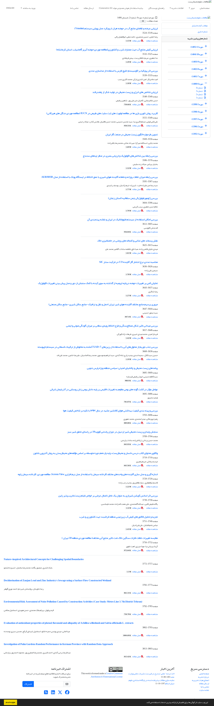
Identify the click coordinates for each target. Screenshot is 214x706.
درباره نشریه (203, 677)
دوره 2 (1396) (197, 126)
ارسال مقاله (89, 8)
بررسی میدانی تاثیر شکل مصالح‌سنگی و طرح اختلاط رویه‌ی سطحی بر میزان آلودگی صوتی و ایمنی (112, 325)
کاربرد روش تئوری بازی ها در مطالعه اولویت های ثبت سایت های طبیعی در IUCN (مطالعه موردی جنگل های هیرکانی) (102, 113)
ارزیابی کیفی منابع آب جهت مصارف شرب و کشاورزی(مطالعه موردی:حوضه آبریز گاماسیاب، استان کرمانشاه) (107, 49)
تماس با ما (74, 8)
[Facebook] (67, 693)
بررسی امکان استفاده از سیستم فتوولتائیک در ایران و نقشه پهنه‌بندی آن (122, 219)
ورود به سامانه (29, 8)
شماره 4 (199, 88)
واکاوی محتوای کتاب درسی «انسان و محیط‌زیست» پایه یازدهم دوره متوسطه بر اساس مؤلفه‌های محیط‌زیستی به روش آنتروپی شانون (95, 453)
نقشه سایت (204, 690)
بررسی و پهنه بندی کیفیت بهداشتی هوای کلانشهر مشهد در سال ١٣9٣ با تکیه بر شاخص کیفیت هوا (110, 410)
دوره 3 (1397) (197, 119)
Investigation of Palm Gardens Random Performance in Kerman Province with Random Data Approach (58, 644)
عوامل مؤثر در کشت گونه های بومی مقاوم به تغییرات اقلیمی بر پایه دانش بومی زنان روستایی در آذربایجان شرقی (104, 389)
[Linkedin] (53, 693)
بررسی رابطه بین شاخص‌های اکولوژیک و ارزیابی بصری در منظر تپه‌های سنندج (120, 155)
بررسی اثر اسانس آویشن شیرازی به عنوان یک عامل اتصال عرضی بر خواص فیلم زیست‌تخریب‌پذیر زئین (108, 495)
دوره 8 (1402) (197, 69)
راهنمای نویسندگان (156, 8)
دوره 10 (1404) (197, 54)
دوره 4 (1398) (197, 112)
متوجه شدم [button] (10, 702)
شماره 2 (199, 94)
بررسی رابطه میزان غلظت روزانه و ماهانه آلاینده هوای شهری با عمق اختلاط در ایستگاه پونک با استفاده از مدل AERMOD (99, 177)
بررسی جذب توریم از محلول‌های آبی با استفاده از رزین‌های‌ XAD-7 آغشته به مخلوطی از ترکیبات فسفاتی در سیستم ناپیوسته (98, 347)
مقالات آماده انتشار (200, 26)
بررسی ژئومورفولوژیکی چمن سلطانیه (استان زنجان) (133, 198)
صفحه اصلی (204, 8)
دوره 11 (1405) (197, 47)
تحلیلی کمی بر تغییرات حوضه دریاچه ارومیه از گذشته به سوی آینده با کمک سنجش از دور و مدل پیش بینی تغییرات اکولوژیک (98, 283)
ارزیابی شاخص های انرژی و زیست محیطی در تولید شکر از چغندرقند (125, 92)
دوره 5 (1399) (197, 104)
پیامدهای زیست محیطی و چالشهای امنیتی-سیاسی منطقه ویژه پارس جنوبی (122, 368)
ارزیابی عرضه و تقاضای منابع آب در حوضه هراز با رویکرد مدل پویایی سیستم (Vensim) (116, 28)
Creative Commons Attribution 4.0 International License (107, 675)
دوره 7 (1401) (197, 76)
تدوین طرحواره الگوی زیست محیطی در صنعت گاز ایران (132, 134)
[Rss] (46, 693)
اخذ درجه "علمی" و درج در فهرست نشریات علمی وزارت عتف (151, 675)
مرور (193, 8)
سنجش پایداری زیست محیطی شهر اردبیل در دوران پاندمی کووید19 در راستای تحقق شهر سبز (112, 431)
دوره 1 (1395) (197, 134)
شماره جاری (203, 31)
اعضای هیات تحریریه (200, 680)
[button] (145, 702)
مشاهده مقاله (152, 41)
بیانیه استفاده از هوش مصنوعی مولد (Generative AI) (121, 8)
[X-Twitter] (60, 693)
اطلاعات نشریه (177, 8)
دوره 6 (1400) (197, 84)
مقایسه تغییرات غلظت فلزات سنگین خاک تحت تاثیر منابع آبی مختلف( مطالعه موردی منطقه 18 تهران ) (110, 538)
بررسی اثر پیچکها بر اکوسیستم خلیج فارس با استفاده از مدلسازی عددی (123, 70)
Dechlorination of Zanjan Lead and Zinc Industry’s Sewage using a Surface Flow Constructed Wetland (57, 580)
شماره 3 (199, 91)
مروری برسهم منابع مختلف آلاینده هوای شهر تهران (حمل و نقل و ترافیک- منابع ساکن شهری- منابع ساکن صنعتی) (103, 304)
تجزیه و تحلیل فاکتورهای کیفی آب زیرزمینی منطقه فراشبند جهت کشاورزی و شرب (118, 516)
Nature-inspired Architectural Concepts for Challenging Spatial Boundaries (44, 559)
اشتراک (28, 684)
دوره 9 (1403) (197, 62)
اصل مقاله (133, 41)
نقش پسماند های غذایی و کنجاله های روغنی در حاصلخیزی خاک (127, 240)
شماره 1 (199, 98)
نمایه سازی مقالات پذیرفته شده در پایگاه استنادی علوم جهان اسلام (151, 682)
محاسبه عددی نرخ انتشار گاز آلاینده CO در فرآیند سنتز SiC (128, 262)
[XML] (115, 18)
